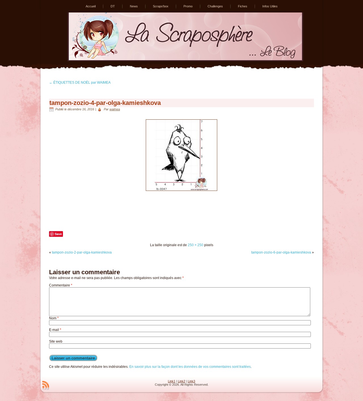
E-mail (55, 330)
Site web (55, 341)
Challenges (215, 6)
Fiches (242, 6)
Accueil (91, 6)
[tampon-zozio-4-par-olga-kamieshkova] (181, 193)
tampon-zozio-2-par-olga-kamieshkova (82, 252)
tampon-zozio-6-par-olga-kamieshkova (281, 252)
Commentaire (60, 285)
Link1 (171, 381)
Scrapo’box (160, 6)
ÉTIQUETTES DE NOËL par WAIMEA (80, 83)
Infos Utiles (270, 6)
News (134, 6)
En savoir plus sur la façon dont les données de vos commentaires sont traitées (190, 367)
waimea (114, 109)
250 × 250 (195, 245)
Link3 (191, 381)
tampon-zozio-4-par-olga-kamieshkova (105, 102)
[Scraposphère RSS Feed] (45, 385)
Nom (54, 318)
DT (113, 6)
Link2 (181, 381)
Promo (188, 6)
